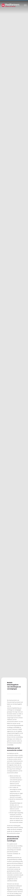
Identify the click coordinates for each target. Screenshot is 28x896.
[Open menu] (25, 5)
